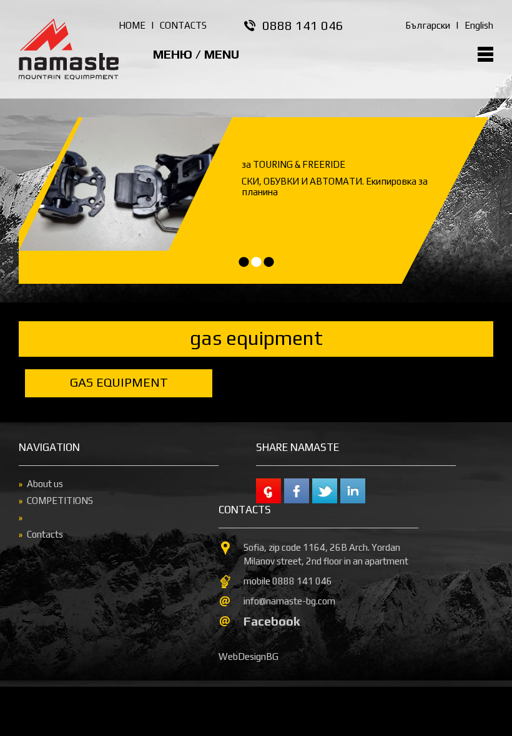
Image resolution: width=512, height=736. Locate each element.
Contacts (45, 534)
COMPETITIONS (60, 500)
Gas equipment (119, 382)
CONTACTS (183, 25)
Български (427, 25)
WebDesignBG (248, 656)
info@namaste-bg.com (289, 601)
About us (45, 483)
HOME (132, 25)
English (479, 25)
